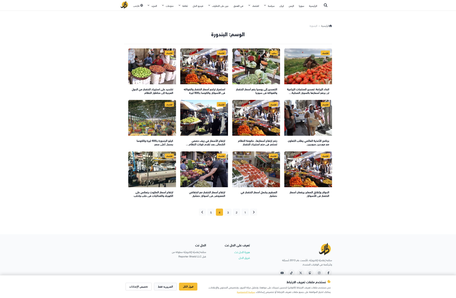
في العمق (238, 5)
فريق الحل (244, 257)
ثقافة (185, 5)
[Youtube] (282, 272)
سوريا (301, 5)
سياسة (271, 5)
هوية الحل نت (242, 251)
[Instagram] (319, 272)
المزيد (154, 5)
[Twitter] (300, 272)
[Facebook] (328, 272)
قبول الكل (188, 286)
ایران (281, 5)
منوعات (169, 5)
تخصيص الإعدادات (138, 286)
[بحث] (325, 5)
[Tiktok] (291, 272)
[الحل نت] (124, 5)
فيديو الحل (198, 5)
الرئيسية (313, 5)
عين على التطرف (220, 5)
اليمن (291, 5)
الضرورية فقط (165, 286)
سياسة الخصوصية (246, 291)
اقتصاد (255, 5)
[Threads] (310, 272)
